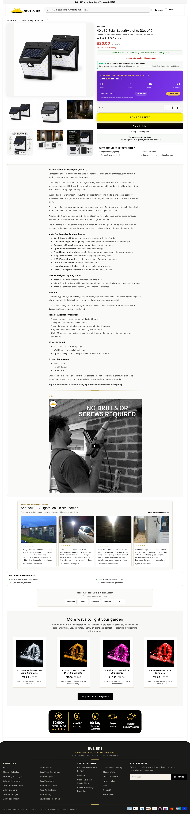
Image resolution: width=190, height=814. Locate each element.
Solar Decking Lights (12, 781)
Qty (101, 108)
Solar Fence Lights (11, 794)
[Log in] (155, 9)
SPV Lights (41, 809)
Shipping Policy (109, 772)
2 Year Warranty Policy (112, 767)
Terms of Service (110, 776)
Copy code (173, 93)
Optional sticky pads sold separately (70, 353)
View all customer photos (158, 512)
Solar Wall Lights (46, 794)
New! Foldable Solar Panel (51, 799)
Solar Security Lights (48, 785)
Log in (160, 10)
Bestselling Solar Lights (13, 776)
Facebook (95, 602)
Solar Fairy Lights (10, 790)
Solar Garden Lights (48, 790)
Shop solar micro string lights (95, 696)
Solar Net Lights (46, 776)
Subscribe (179, 777)
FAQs (105, 785)
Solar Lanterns (46, 767)
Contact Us (107, 790)
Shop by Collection (11, 772)
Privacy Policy (109, 781)
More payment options (140, 131)
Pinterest (107, 602)
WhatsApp (71, 602)
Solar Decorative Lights (13, 785)
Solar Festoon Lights (11, 799)
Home (10, 20)
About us (81, 775)
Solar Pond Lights (47, 781)
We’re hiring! (108, 794)
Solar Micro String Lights (50, 772)
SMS (83, 602)
